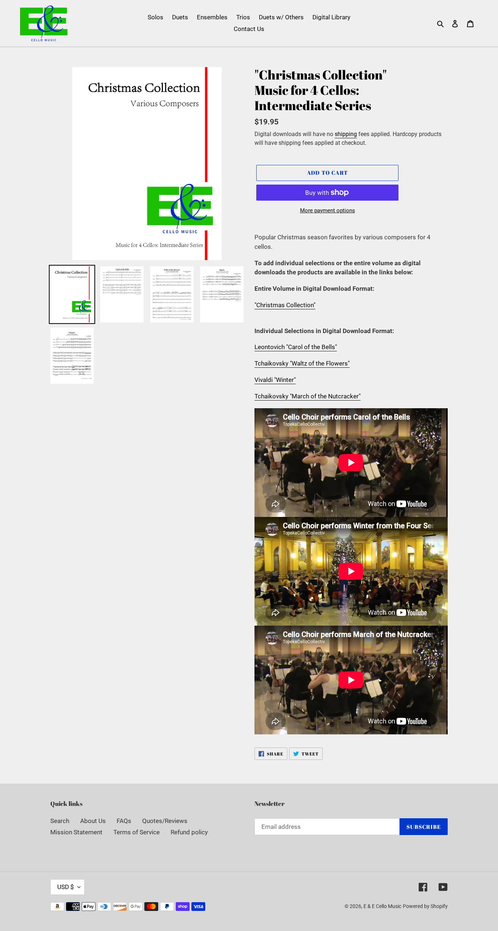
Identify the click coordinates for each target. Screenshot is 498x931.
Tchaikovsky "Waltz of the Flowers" (302, 363)
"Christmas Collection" (284, 305)
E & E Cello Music (382, 906)
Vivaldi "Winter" (275, 379)
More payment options (327, 210)
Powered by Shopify (425, 906)
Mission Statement (76, 832)
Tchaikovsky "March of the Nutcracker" (307, 396)
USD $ (65, 887)
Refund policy (189, 832)
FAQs (124, 820)
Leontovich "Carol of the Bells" (295, 347)
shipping (346, 134)
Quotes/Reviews (164, 820)
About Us (93, 820)
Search (59, 820)
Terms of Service (136, 832)
